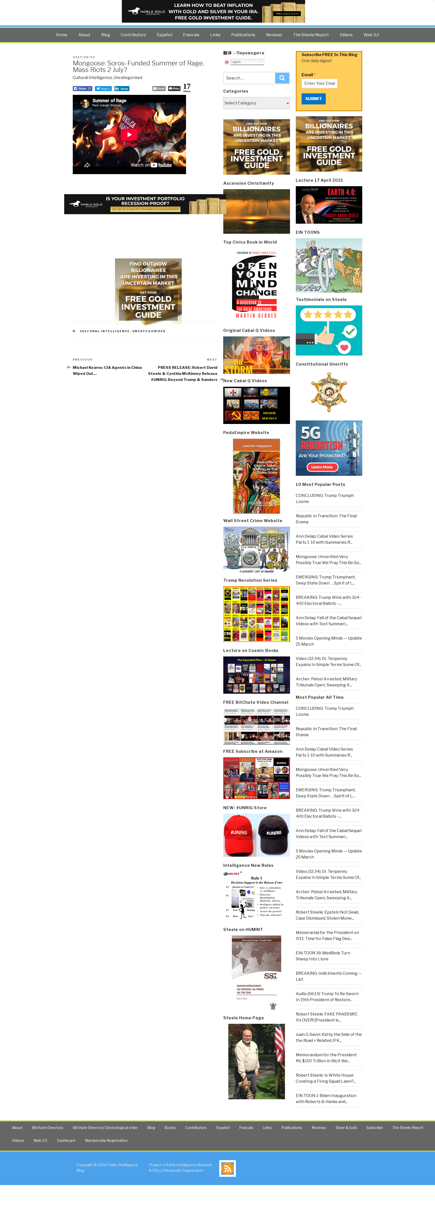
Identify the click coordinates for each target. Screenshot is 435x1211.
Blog (105, 34)
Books (170, 1127)
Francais (191, 34)
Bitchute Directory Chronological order (105, 1127)
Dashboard (66, 1140)
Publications (243, 34)
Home (61, 34)
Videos (346, 34)
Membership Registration (106, 1140)
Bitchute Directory (47, 1127)
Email (309, 74)
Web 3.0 (371, 34)
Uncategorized (128, 77)
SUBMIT (313, 98)
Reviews (274, 34)
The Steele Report (311, 34)
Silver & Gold (346, 1127)
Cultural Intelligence (92, 77)
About (84, 34)
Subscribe (374, 1127)
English (235, 62)
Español (164, 34)
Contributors (133, 34)
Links (215, 34)
